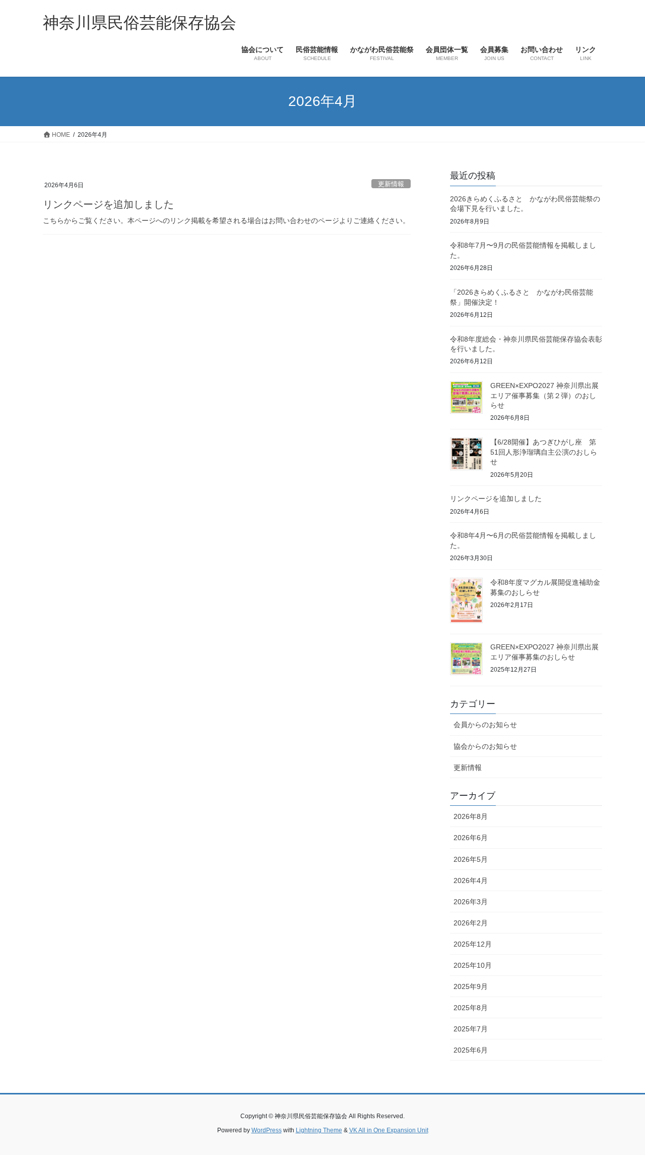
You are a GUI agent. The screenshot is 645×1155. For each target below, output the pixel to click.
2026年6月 (471, 838)
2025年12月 (473, 944)
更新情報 (391, 184)
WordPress (266, 1130)
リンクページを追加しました (108, 204)
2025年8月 (471, 1008)
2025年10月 (473, 965)
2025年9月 (471, 986)
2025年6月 (471, 1050)
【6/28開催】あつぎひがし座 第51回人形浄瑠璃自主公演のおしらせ (543, 452)
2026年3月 (471, 902)
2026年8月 (471, 816)
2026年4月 (471, 880)
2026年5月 (471, 859)
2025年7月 (471, 1029)
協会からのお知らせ (485, 746)
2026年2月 (471, 923)
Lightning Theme (319, 1130)
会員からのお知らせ (485, 725)
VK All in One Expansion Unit (388, 1130)
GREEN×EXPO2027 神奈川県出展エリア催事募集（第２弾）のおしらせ (544, 395)
